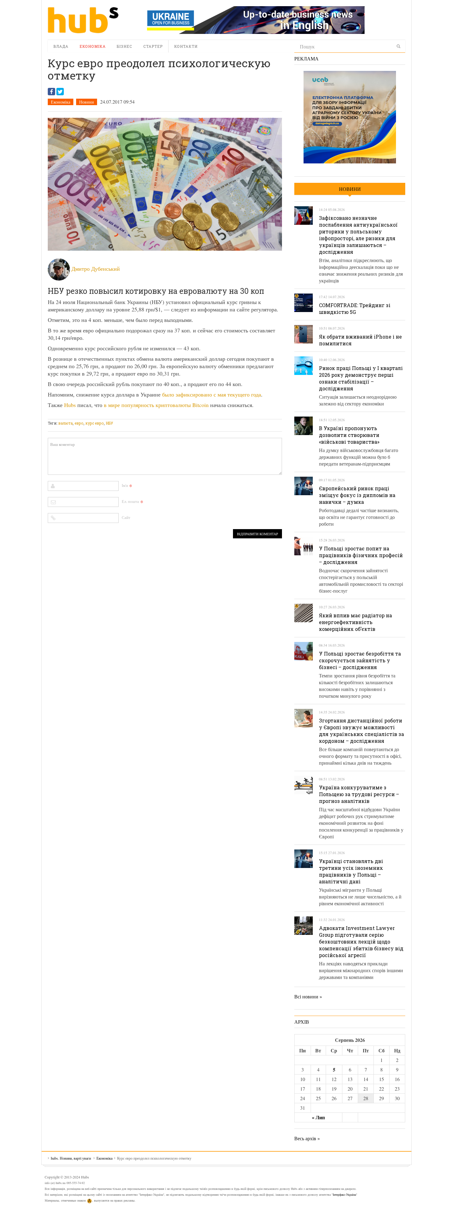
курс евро (94, 423)
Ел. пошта (130, 501)
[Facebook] (51, 91)
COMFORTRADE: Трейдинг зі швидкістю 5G (354, 308)
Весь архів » (307, 1138)
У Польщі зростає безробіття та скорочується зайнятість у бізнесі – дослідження (360, 660)
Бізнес (124, 46)
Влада (60, 46)
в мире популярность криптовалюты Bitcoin (156, 405)
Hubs (70, 405)
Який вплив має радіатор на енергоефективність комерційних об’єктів (355, 622)
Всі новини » (308, 996)
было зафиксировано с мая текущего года (211, 394)
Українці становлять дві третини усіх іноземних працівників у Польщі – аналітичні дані (351, 871)
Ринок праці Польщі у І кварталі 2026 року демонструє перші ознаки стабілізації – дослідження (361, 378)
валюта (65, 423)
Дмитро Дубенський (95, 268)
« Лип (318, 1117)
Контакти (186, 46)
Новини (86, 102)
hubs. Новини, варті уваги (83, 20)
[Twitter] (60, 91)
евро (79, 423)
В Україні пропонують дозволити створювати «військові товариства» (349, 435)
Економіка (93, 46)
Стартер (153, 46)
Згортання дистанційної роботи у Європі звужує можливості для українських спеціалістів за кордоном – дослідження (361, 730)
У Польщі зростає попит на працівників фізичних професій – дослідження (361, 555)
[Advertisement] (160, 415)
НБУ (109, 423)
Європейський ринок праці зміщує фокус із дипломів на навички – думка (357, 495)
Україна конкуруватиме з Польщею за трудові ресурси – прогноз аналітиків (359, 794)
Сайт (126, 517)
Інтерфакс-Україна (344, 1194)
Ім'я (125, 485)
